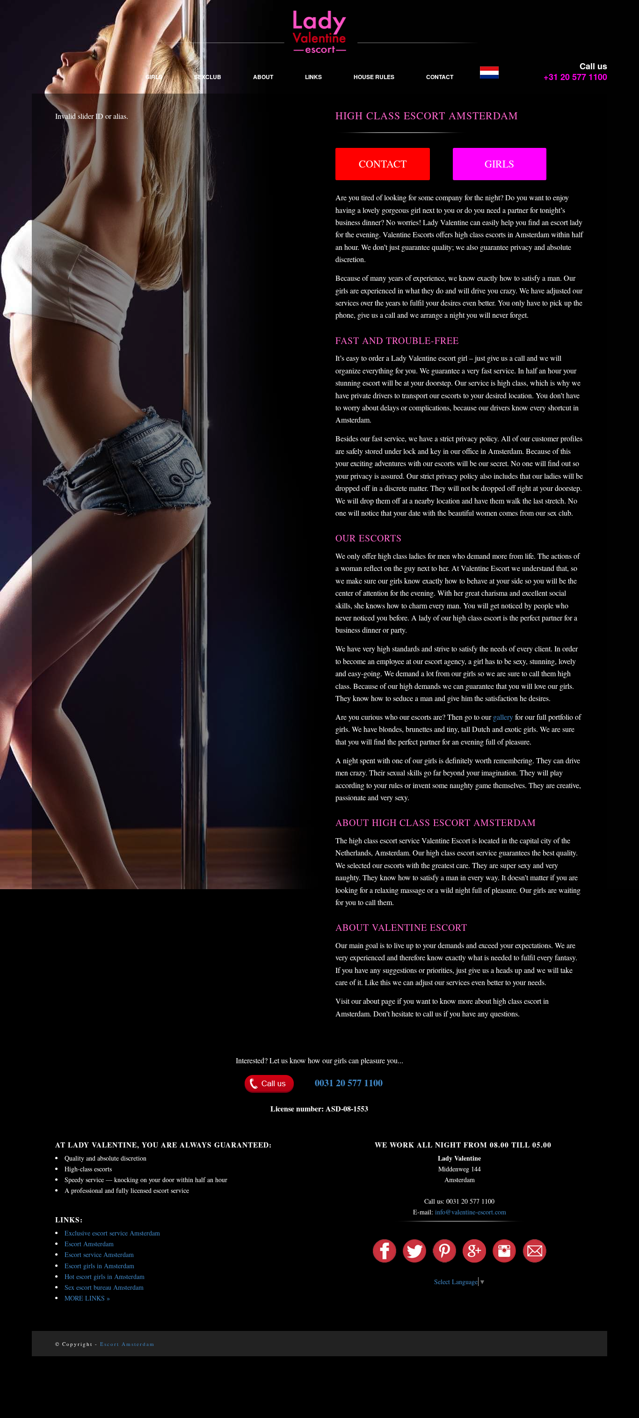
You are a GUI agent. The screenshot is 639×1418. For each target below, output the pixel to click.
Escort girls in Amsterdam (99, 1265)
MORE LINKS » (87, 1298)
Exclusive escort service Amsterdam (112, 1232)
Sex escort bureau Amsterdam (104, 1287)
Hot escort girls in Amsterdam (105, 1276)
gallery (503, 717)
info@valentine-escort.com (470, 1211)
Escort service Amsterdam (99, 1254)
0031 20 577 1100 (349, 1082)
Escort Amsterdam (89, 1243)
